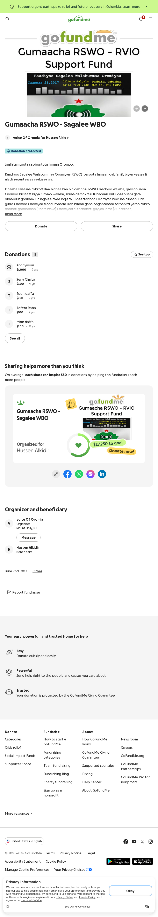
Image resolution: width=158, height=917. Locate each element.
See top (144, 254)
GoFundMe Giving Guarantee (92, 695)
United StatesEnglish (26, 841)
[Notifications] (141, 19)
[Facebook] (67, 474)
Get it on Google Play (118, 861)
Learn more (131, 6)
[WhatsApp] (79, 474)
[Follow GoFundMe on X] (142, 841)
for (41, 137)
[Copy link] (56, 474)
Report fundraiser (26, 592)
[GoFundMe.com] (79, 19)
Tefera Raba (26, 308)
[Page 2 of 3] (16, 110)
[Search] (7, 19)
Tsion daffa (25, 293)
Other (37, 571)
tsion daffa (25, 322)
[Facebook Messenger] (90, 474)
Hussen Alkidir (27, 547)
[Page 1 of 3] (12, 110)
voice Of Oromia (29, 519)
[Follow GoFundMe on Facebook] (126, 841)
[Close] (146, 6)
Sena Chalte (25, 279)
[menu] (150, 19)
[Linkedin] (102, 474)
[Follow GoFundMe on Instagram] (150, 841)
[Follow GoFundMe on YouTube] (134, 841)
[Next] (145, 108)
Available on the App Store (142, 861)
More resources (17, 813)
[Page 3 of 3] (19, 110)
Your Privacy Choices (69, 869)
